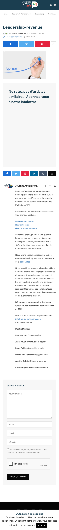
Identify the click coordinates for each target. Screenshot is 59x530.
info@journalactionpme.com (28, 319)
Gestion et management (26, 228)
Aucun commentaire (13, 37)
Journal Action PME (19, 34)
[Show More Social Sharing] (53, 44)
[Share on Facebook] (10, 44)
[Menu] (5, 5)
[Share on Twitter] (26, 44)
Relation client (21, 225)
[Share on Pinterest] (42, 44)
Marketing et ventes (24, 221)
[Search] (50, 5)
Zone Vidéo (25, 262)
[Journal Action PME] (29, 5)
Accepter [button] (41, 525)
